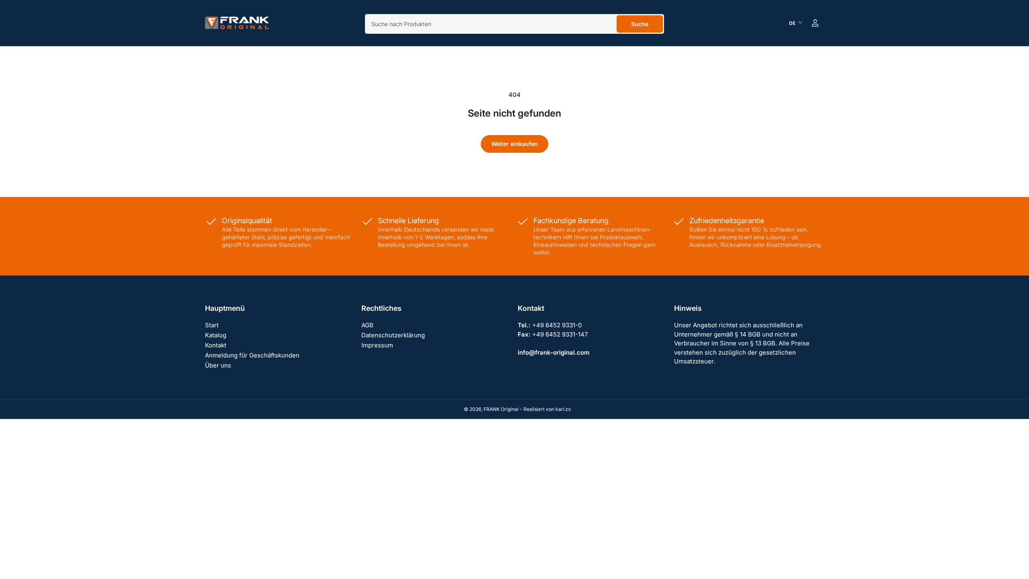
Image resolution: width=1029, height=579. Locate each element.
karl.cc (563, 409)
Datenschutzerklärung (393, 335)
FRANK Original (501, 409)
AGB (367, 325)
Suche (639, 24)
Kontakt (215, 345)
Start (212, 325)
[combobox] (514, 24)
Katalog (215, 335)
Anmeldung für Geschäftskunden (252, 355)
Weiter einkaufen (514, 143)
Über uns (218, 365)
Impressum (377, 345)
